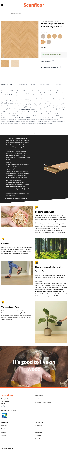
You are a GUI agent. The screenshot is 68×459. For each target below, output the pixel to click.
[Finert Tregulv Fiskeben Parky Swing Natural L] (43, 42)
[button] (2, 5)
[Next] (35, 39)
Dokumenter (23, 84)
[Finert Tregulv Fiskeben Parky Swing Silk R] (43, 36)
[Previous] (4, 39)
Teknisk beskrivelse (45, 84)
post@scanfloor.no (6, 406)
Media (33, 84)
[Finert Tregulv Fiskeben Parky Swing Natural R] (49, 36)
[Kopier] (53, 60)
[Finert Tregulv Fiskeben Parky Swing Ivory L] (60, 36)
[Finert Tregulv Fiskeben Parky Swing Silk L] (49, 42)
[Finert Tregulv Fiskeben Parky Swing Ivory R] (54, 36)
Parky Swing (58, 21)
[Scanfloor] (34, 5)
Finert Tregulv (45, 21)
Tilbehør (58, 84)
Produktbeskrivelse (8, 84)
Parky (51, 21)
